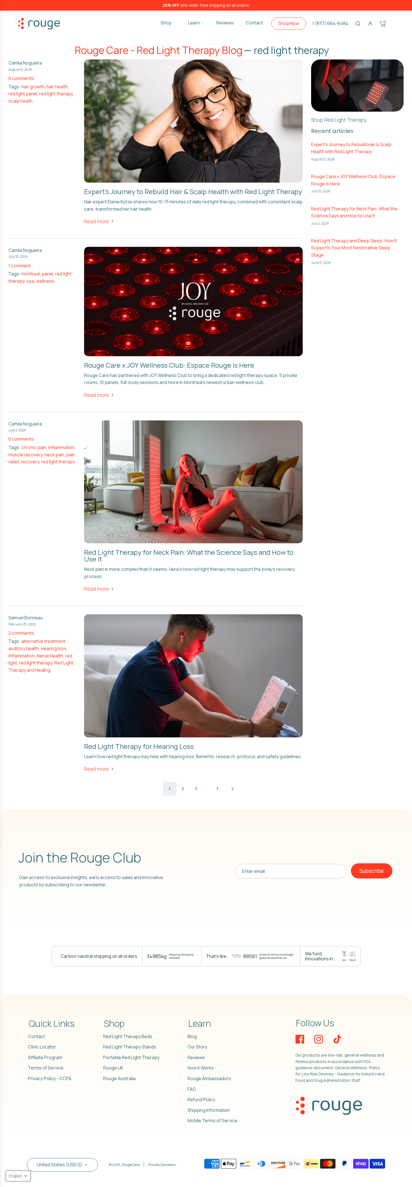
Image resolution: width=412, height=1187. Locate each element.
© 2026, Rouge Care (124, 1164)
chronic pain (33, 447)
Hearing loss (53, 648)
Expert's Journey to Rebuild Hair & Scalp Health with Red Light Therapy (193, 191)
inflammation (61, 447)
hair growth (33, 87)
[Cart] (383, 23)
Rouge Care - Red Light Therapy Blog (158, 50)
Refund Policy (201, 1099)
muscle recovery (25, 455)
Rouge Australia (119, 1078)
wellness (45, 281)
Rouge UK (113, 1068)
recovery (30, 462)
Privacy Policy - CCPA (49, 1078)
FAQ (192, 1089)
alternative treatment (43, 641)
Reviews (196, 1057)
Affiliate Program (45, 1057)
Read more (96, 221)
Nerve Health (50, 656)
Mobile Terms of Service (212, 1120)
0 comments (21, 78)
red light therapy (56, 94)
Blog (192, 1036)
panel (47, 274)
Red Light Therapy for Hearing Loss (139, 746)
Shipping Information (209, 1110)
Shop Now (288, 23)
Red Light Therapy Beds (127, 1036)
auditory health (23, 648)
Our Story (197, 1047)
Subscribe (372, 871)
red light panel (22, 94)
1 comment (19, 266)
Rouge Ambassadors (209, 1078)
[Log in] (370, 23)
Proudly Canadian (162, 1164)
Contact (36, 1036)
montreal (30, 274)
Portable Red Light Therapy (131, 1057)
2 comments (21, 633)
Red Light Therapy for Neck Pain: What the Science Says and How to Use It (188, 555)
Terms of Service (45, 1068)
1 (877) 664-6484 (330, 23)
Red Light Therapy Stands (129, 1047)
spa (30, 281)
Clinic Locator (42, 1047)
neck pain (54, 455)
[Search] (358, 23)
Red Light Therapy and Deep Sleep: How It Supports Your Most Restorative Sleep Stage (354, 248)
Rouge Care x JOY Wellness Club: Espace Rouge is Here (169, 365)
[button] (18, 1176)
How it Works (201, 1068)
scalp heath (20, 101)
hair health (57, 87)
